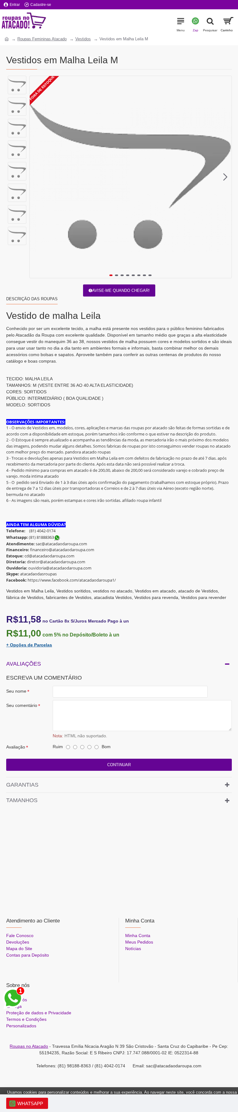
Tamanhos (21, 800)
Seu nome (16, 691)
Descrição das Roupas (32, 299)
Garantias (22, 785)
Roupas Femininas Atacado (42, 39)
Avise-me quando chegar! (121, 290)
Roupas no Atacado (29, 1046)
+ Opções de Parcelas (29, 645)
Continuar (119, 764)
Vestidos (83, 39)
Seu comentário (21, 705)
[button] (36, 177)
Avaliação (15, 746)
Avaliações (23, 664)
